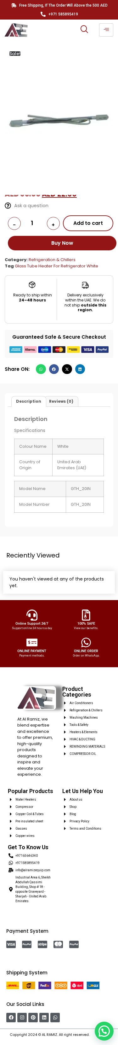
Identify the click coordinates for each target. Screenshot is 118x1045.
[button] (41, 369)
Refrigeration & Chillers (52, 260)
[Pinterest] (33, 1017)
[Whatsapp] (55, 1017)
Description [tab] (28, 401)
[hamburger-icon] (106, 30)
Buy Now (62, 243)
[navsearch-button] (84, 30)
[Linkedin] (44, 1017)
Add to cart (88, 223)
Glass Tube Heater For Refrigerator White (56, 266)
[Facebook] (11, 1017)
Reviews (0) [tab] (61, 401)
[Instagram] (22, 1017)
